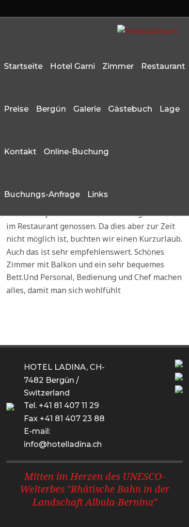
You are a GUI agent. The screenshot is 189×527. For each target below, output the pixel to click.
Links (97, 194)
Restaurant (163, 66)
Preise (16, 109)
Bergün (51, 109)
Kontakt (20, 151)
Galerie (87, 109)
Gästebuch (130, 109)
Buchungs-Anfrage (42, 194)
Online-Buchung (76, 151)
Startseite (23, 66)
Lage (169, 109)
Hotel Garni (72, 66)
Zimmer (118, 66)
